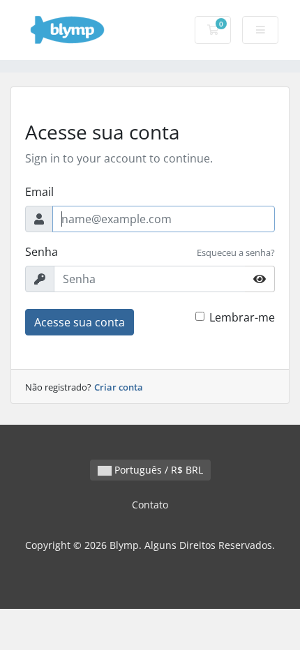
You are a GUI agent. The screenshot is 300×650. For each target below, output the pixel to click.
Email (39, 191)
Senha (41, 251)
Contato (150, 504)
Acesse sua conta (79, 322)
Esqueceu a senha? (236, 252)
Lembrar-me (242, 317)
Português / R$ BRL (157, 469)
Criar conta (118, 387)
